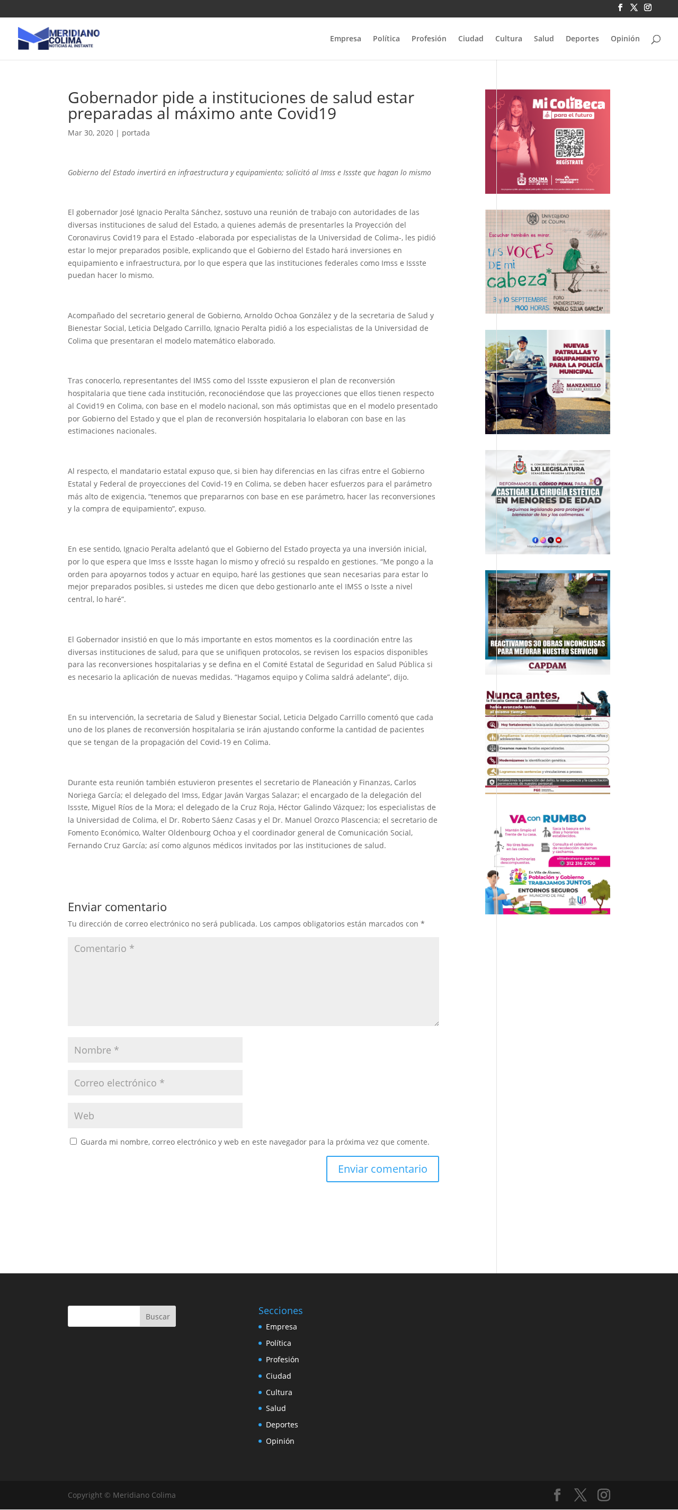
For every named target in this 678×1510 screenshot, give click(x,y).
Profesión (429, 39)
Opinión (625, 39)
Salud (544, 39)
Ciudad (471, 39)
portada (136, 133)
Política (386, 39)
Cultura (508, 39)
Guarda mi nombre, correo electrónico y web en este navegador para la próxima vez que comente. (255, 1142)
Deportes (582, 39)
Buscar (158, 1316)
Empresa (345, 39)
